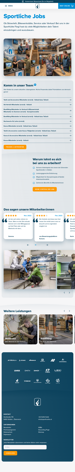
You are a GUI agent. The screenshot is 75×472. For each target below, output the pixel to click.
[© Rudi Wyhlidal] (30, 269)
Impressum (7, 434)
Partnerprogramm (10, 430)
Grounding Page (44, 430)
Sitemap (41, 432)
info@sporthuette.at (45, 419)
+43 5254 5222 (43, 417)
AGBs (40, 427)
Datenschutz (8, 432)
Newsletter (7, 427)
